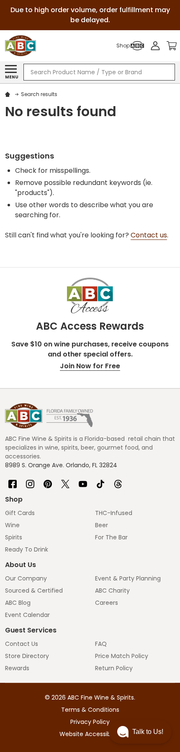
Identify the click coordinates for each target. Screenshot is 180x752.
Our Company (26, 578)
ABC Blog (18, 602)
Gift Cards (20, 513)
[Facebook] (12, 480)
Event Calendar (27, 615)
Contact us (149, 235)
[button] (140, 732)
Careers (106, 602)
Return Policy (114, 668)
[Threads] (118, 480)
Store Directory (27, 656)
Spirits (13, 537)
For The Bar (111, 537)
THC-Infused (113, 513)
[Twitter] (65, 480)
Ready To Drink (26, 549)
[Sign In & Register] (155, 46)
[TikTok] (100, 480)
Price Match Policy (121, 656)
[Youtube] (82, 480)
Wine (12, 525)
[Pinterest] (47, 480)
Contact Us (21, 644)
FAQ (101, 644)
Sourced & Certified (34, 590)
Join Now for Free (90, 366)
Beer (101, 525)
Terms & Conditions (90, 709)
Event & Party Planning (128, 578)
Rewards (17, 668)
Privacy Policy (90, 722)
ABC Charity (112, 590)
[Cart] (171, 45)
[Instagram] (30, 480)
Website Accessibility (90, 734)
